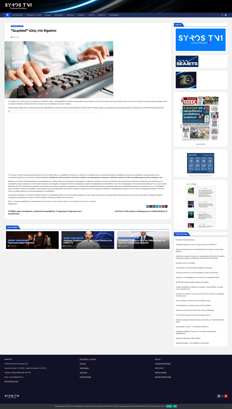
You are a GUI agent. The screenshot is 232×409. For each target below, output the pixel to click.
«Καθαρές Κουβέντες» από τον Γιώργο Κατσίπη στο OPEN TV (87, 241)
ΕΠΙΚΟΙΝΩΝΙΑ (114, 15)
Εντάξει (169, 406)
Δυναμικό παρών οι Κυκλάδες (185, 263)
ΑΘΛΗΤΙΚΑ (70, 15)
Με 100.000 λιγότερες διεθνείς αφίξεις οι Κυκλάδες (192, 282)
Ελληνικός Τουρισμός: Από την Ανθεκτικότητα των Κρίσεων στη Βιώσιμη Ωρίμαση (142, 241)
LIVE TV (92, 15)
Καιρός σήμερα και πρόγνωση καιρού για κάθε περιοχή (200, 175)
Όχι (175, 406)
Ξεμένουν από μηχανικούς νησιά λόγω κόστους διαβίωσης (195, 310)
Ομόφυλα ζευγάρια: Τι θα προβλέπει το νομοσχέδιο (192, 343)
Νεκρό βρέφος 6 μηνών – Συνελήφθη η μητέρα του (192, 326)
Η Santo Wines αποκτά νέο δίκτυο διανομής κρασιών (193, 315)
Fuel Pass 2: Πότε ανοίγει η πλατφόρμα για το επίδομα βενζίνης (140, 211)
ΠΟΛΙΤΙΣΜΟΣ (59, 15)
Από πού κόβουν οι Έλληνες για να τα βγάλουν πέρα (193, 300)
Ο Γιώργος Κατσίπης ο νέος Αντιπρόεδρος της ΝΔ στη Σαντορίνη (197, 272)
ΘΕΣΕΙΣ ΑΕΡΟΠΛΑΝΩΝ (163, 377)
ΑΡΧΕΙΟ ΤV (102, 15)
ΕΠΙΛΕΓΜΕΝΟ (20, 26)
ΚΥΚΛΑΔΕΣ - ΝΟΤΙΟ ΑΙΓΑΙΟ (22, 240)
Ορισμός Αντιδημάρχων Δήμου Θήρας (188, 338)
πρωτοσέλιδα (200, 144)
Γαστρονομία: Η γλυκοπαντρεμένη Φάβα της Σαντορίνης (194, 268)
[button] (222, 15)
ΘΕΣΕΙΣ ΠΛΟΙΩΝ (161, 372)
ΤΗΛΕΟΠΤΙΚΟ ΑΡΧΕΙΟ (162, 363)
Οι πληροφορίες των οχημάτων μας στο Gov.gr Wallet (193, 305)
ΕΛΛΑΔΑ (48, 15)
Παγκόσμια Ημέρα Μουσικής (21, 242)
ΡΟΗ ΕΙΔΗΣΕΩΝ (17, 15)
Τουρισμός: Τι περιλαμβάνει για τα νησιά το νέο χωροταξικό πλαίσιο (198, 277)
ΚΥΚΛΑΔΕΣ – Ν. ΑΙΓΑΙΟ (33, 15)
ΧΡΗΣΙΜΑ (81, 15)
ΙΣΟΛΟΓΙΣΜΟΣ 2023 (11, 381)
